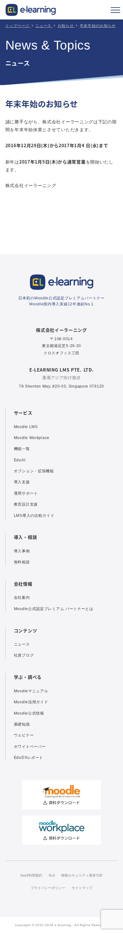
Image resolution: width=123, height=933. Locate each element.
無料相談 (22, 562)
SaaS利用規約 (31, 875)
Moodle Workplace (32, 438)
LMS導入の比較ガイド (34, 515)
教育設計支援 (26, 504)
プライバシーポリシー (48, 888)
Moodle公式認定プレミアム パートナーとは (53, 609)
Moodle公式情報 (29, 713)
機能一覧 (22, 449)
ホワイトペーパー (30, 746)
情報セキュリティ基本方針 (82, 875)
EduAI (20, 460)
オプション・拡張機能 (34, 471)
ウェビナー (24, 735)
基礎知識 (22, 724)
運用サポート (26, 493)
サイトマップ (82, 888)
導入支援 (22, 482)
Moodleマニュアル (31, 691)
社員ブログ (24, 655)
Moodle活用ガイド (31, 702)
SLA (52, 875)
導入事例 (22, 551)
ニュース (22, 644)
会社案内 (22, 597)
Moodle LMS (26, 427)
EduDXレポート (28, 757)
